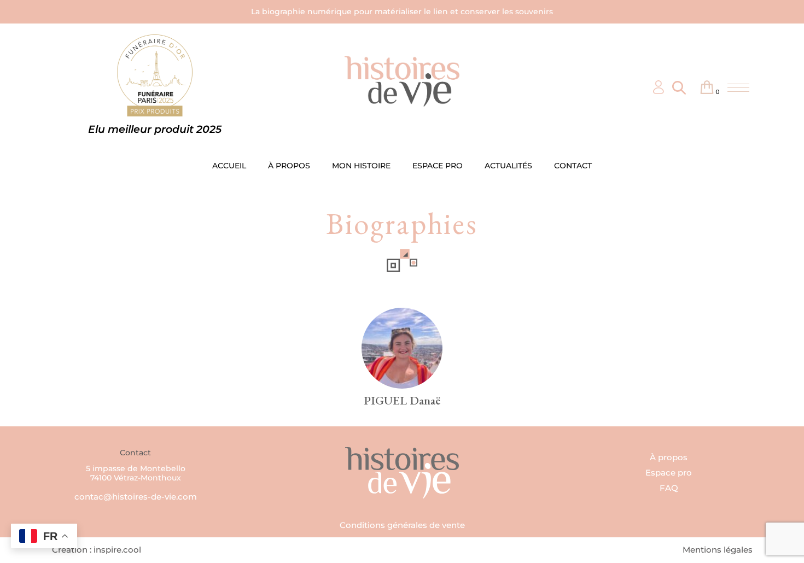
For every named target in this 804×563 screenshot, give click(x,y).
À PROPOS (289, 166)
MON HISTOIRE (361, 166)
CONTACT (573, 166)
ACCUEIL (229, 166)
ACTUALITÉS (508, 166)
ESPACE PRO (437, 166)
